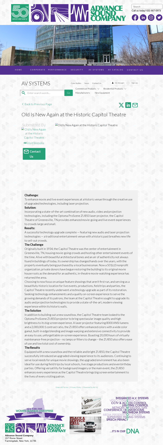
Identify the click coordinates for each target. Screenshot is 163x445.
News (86, 83)
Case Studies (76, 83)
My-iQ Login (119, 83)
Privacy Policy (75, 387)
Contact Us (96, 83)
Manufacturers (82, 92)
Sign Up (134, 83)
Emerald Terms (62, 387)
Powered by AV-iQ (90, 387)
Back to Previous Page (38, 104)
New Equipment (102, 92)
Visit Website (35, 143)
